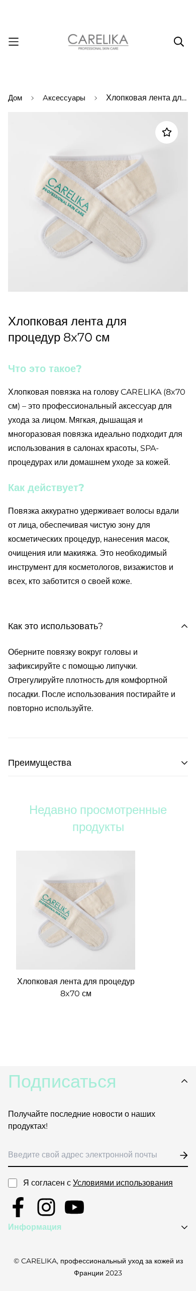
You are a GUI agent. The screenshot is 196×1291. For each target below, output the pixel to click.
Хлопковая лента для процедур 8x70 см (76, 987)
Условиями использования (123, 1183)
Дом (15, 97)
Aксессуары (64, 97)
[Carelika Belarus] (98, 42)
